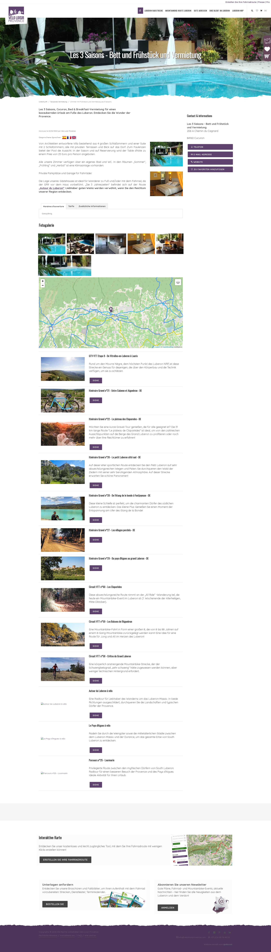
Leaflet (157, 347)
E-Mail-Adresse (202, 154)
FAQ (80, 935)
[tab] (53, 206)
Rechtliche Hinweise (48, 935)
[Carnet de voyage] (257, 10)
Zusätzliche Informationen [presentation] (92, 206)
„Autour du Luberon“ (51, 188)
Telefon (198, 147)
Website (198, 162)
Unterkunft (43, 102)
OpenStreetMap (168, 347)
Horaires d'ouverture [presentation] (53, 206)
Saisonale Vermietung (58, 102)
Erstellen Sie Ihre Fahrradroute (241, 2)
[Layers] (178, 282)
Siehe (96, 380)
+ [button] (43, 281)
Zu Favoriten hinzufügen (209, 169)
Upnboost (227, 944)
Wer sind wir (90, 935)
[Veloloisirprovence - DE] (140, 10)
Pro (268, 2)
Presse (261, 2)
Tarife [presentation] (71, 206)
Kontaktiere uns (67, 935)
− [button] (43, 285)
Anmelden (167, 907)
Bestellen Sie (55, 904)
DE (265, 10)
